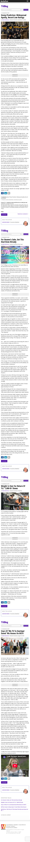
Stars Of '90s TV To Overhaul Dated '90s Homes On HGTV (13, 804)
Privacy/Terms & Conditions (11, 827)
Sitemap (12, 826)
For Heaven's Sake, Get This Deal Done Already (11, 800)
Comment (4, 214)
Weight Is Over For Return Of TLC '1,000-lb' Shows (12, 802)
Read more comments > (23, 214)
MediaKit (16, 824)
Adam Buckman (5, 19)
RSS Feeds (8, 826)
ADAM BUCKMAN (5, 222)
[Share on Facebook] (2, 193)
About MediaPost (9, 824)
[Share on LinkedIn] (5, 193)
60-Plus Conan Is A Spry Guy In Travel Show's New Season (13, 807)
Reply (2, 211)
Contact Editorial (22, 824)
